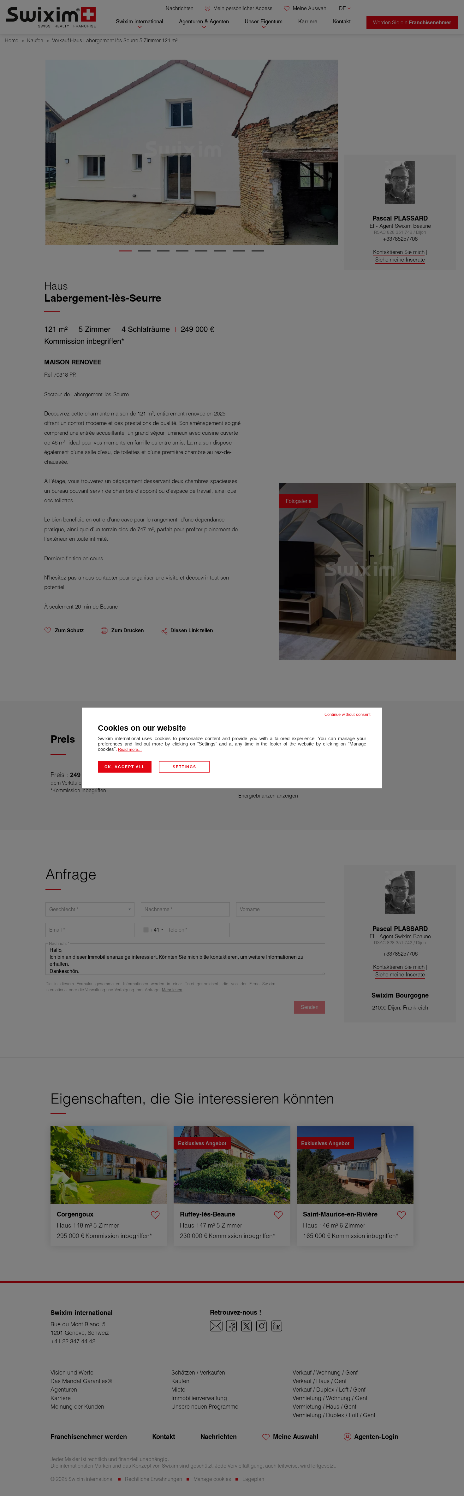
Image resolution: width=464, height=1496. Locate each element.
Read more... (130, 749)
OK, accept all (124, 767)
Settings (184, 767)
